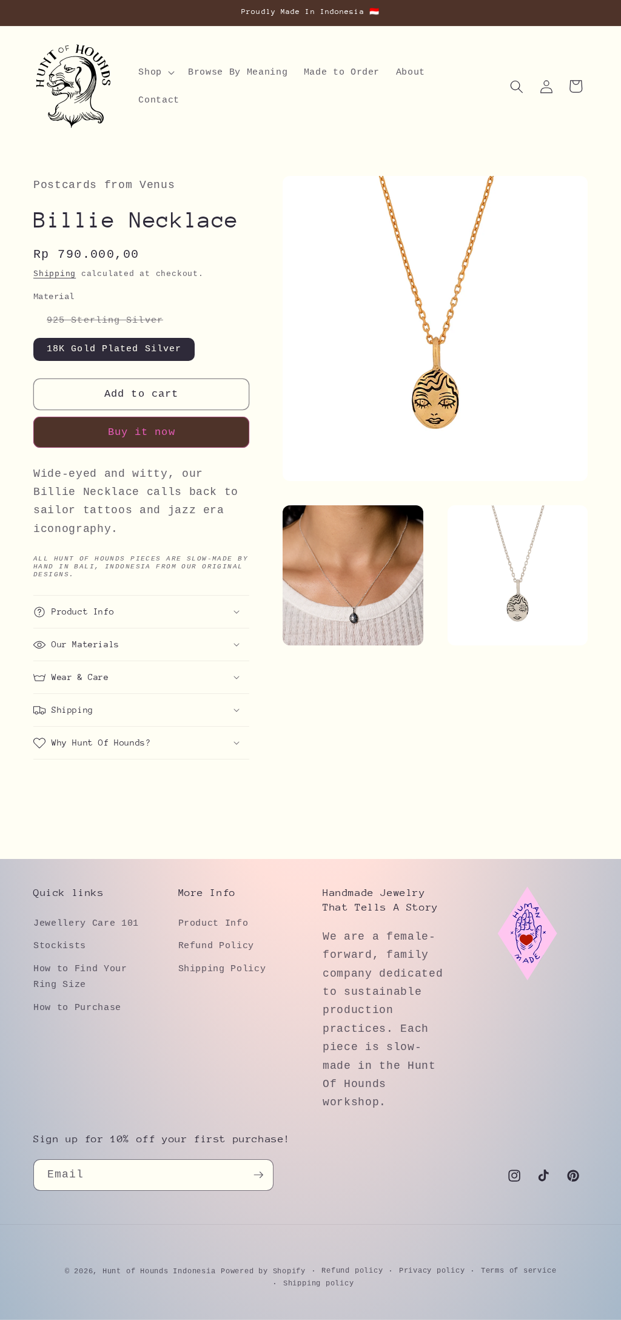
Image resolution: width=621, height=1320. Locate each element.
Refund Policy (216, 945)
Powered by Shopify (263, 1271)
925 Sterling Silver (111, 323)
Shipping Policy (222, 968)
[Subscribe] (258, 1175)
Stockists (59, 945)
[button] (155, 73)
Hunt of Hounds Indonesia (158, 1271)
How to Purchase (77, 1007)
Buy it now (141, 432)
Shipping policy (318, 1283)
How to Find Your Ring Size (80, 977)
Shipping (54, 273)
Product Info (213, 923)
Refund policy (352, 1271)
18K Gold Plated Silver (114, 348)
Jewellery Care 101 (86, 923)
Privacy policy (432, 1271)
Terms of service (518, 1271)
